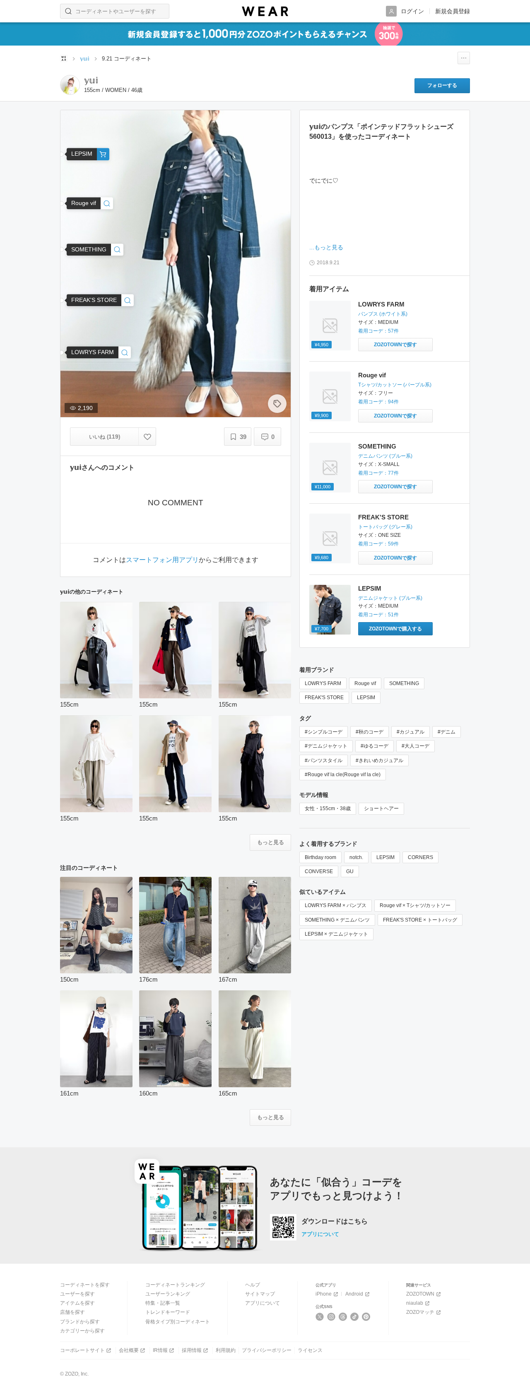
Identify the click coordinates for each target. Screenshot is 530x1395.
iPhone (324, 1294)
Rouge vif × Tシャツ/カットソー (415, 905)
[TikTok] (354, 1317)
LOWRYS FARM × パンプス (335, 905)
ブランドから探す (80, 1322)
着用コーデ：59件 (378, 544)
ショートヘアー (381, 808)
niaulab (414, 1303)
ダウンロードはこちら (334, 1221)
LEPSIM (369, 588)
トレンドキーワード (167, 1312)
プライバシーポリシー (267, 1350)
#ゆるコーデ (374, 746)
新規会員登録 (452, 11)
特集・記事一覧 (162, 1303)
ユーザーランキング (167, 1294)
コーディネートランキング (175, 1285)
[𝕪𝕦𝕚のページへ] (70, 85)
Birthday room (320, 857)
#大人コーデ (415, 746)
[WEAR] (265, 11)
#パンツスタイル (323, 760)
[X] (320, 1317)
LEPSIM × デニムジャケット (336, 934)
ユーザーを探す (77, 1294)
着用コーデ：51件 (378, 615)
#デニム (446, 732)
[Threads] (343, 1317)
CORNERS (420, 857)
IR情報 (160, 1350)
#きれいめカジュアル (379, 760)
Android (354, 1294)
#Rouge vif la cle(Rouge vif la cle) (343, 774)
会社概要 (129, 1350)
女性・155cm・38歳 (328, 808)
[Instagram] (331, 1317)
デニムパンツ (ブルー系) (385, 456)
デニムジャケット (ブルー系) (390, 598)
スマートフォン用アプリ (162, 560)
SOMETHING (377, 446)
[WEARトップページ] (63, 58)
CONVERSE (319, 871)
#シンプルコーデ (323, 732)
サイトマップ (260, 1294)
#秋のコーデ (369, 732)
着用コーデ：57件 (378, 331)
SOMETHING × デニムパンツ (337, 920)
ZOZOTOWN (420, 1294)
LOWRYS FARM (381, 304)
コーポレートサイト (82, 1350)
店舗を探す (72, 1312)
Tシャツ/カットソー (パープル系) (394, 385)
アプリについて (320, 1234)
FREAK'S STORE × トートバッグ (420, 920)
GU (350, 871)
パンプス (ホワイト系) (382, 314)
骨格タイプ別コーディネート (177, 1322)
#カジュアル (410, 732)
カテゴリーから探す (82, 1331)
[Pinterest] (366, 1317)
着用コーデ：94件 (378, 402)
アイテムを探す (77, 1303)
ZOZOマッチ (420, 1312)
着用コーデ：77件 (378, 473)
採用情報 (192, 1350)
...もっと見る (326, 247)
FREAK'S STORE (383, 517)
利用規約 (226, 1350)
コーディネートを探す (85, 1285)
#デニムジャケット (326, 746)
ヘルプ (252, 1285)
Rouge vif (372, 375)
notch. (356, 857)
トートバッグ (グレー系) (385, 527)
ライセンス (310, 1350)
